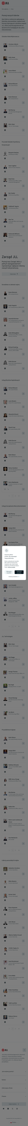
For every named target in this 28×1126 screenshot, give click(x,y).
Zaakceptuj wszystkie (19, 572)
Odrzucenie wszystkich (8, 572)
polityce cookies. (11, 567)
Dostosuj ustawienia (14, 577)
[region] (14, 563)
